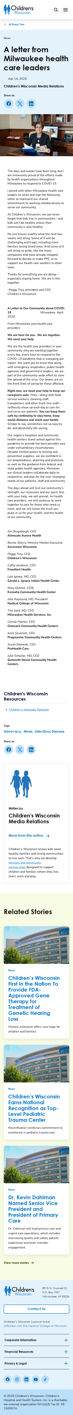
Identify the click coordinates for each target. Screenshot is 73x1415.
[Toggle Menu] (65, 9)
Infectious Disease (50, 731)
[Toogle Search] (55, 9)
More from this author (26, 835)
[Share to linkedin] (31, 103)
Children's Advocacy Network (29, 710)
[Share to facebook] (9, 103)
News (7, 38)
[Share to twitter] (20, 103)
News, (28, 731)
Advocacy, (13, 731)
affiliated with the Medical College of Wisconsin (35, 1326)
